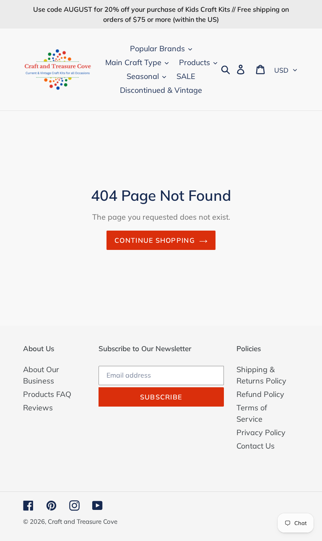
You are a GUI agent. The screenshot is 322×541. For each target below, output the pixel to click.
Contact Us (255, 446)
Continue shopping (154, 240)
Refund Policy (260, 394)
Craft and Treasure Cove (82, 521)
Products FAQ (47, 394)
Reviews (38, 407)
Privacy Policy (261, 432)
